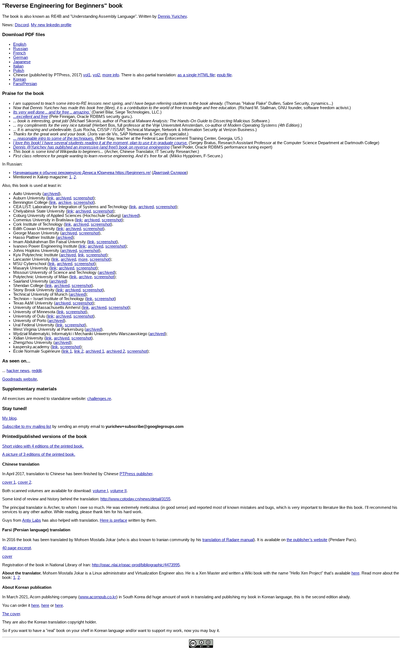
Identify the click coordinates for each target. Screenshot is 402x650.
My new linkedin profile (51, 25)
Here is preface (113, 520)
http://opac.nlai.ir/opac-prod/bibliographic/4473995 (136, 565)
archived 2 (115, 351)
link (51, 198)
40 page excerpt (16, 548)
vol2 (96, 75)
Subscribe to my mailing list (26, 426)
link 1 (67, 351)
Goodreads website (19, 379)
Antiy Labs (31, 520)
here (355, 573)
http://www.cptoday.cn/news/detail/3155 (135, 499)
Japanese (22, 62)
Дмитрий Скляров (170, 172)
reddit (37, 370)
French (19, 53)
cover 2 (24, 482)
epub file (224, 75)
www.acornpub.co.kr (98, 597)
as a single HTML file (196, 75)
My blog (9, 418)
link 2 (78, 351)
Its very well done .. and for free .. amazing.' (52, 112)
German (20, 57)
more (83, 259)
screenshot (83, 198)
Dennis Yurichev (172, 16)
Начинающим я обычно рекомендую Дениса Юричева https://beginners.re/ (82, 172)
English (19, 44)
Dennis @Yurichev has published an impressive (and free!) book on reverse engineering (91, 147)
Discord (22, 25)
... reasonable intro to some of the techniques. (53, 138)
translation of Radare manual (228, 540)
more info (110, 75)
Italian (18, 66)
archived (51, 193)
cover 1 (9, 482)
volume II (118, 491)
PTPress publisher (136, 474)
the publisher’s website (307, 540)
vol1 (87, 75)
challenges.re (99, 398)
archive (64, 202)
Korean (19, 79)
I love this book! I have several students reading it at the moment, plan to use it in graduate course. (100, 143)
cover (7, 556)
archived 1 (95, 351)
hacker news (18, 370)
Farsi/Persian (25, 84)
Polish (18, 70)
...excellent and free (30, 116)
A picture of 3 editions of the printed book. (38, 454)
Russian (20, 49)
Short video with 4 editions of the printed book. (43, 446)
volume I (100, 491)
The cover (11, 614)
